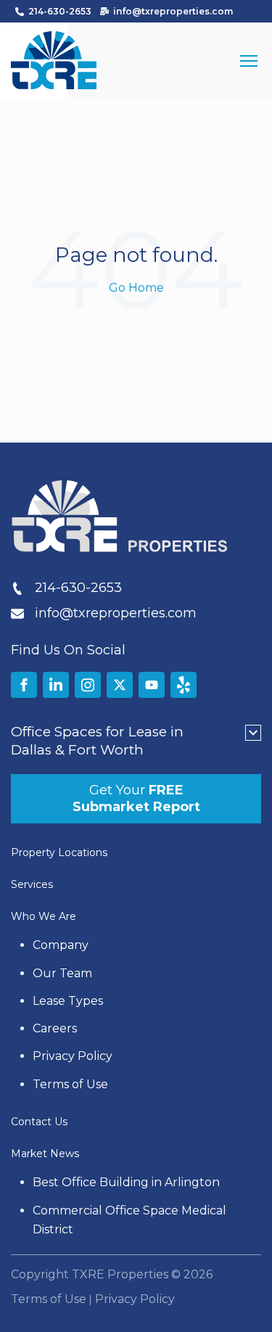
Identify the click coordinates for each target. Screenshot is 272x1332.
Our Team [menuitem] (62, 973)
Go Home (136, 288)
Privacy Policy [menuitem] (72, 1056)
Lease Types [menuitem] (68, 1001)
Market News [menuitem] (45, 1153)
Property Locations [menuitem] (59, 852)
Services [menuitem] (32, 884)
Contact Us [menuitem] (39, 1121)
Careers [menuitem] (55, 1028)
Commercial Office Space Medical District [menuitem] (131, 1220)
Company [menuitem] (60, 945)
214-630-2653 (59, 11)
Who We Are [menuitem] (43, 916)
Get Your (136, 798)
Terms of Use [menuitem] (70, 1084)
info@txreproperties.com (173, 11)
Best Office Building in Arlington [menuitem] (126, 1182)
